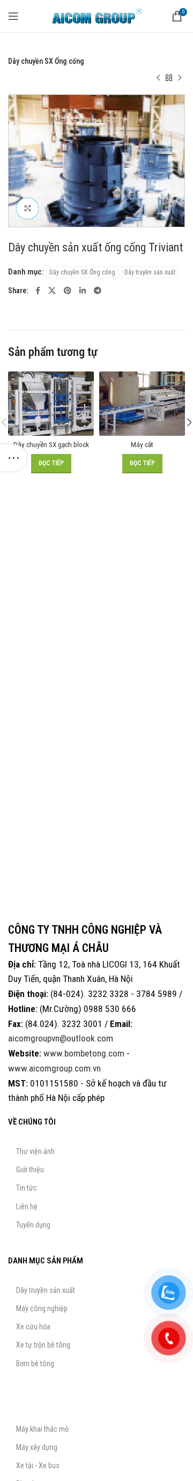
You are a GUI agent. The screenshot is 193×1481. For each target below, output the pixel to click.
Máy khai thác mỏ (42, 1429)
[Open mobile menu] (13, 16)
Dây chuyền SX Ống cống (46, 61)
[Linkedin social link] (82, 290)
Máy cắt (142, 444)
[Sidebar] (13, 457)
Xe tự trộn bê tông (43, 1345)
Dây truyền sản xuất (78, 49)
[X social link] (52, 290)
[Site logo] (96, 15)
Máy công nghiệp (42, 1308)
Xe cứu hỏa (33, 1326)
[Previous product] (158, 78)
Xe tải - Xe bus (38, 1465)
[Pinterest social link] (68, 290)
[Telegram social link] (98, 290)
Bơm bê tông (35, 1363)
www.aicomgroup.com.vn (54, 1068)
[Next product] (179, 78)
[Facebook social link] (37, 290)
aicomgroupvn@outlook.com (60, 1038)
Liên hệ (27, 1206)
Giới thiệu (30, 1169)
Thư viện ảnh (35, 1151)
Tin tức (26, 1188)
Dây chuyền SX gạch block (51, 444)
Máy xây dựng (36, 1447)
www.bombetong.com (83, 1053)
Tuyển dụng (33, 1224)
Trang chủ (23, 49)
